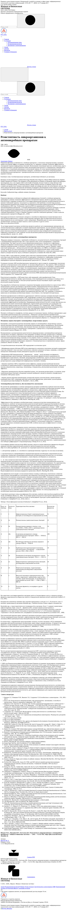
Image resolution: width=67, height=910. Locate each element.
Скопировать (31, 877)
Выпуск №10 (8, 131)
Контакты (7, 50)
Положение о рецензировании (17, 45)
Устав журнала (29, 886)
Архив (6, 47)
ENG (5, 34)
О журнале (7, 41)
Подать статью (31, 66)
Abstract (10, 161)
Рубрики (22, 886)
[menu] (1, 36)
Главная (6, 39)
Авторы (6, 48)
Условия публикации (10, 52)
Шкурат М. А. (5, 840)
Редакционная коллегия (15, 44)
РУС (2, 34)
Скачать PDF (31, 857)
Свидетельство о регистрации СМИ (44, 886)
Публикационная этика (15, 42)
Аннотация (4, 161)
